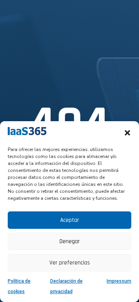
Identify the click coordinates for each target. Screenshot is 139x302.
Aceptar (69, 220)
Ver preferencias (69, 262)
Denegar (69, 241)
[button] (127, 133)
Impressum (119, 281)
